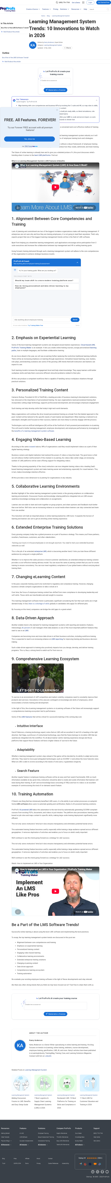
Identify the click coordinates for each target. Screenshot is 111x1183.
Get (27, 146)
